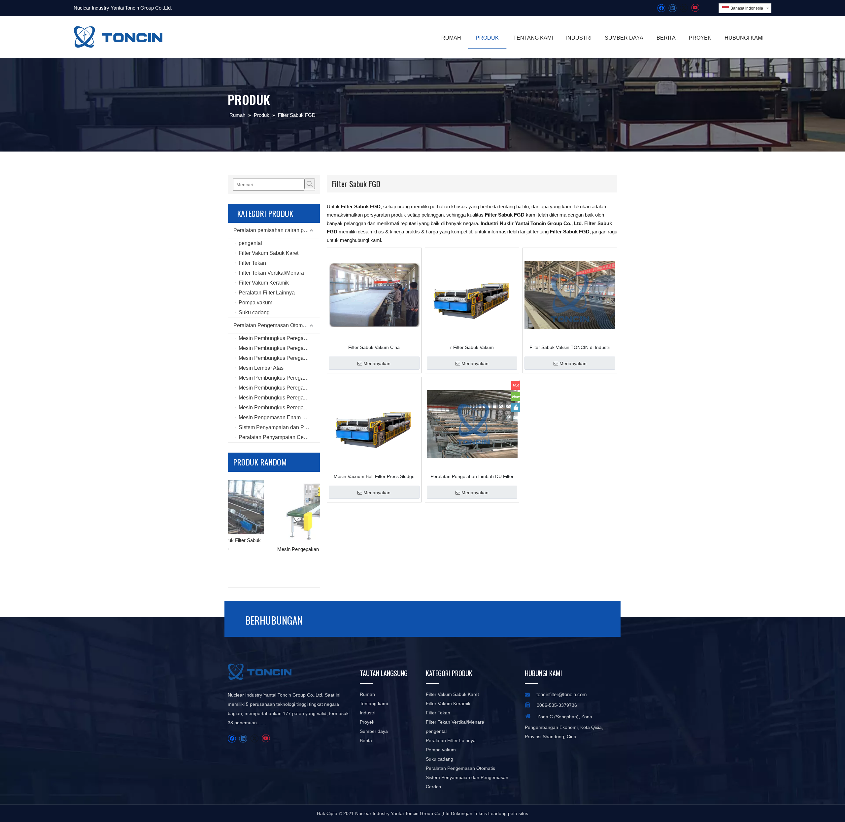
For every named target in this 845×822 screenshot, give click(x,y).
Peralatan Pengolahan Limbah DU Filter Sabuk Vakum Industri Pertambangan (472, 476)
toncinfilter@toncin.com (561, 694)
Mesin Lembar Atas (261, 368)
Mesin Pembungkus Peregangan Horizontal (279, 407)
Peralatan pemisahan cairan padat (273, 230)
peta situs (518, 813)
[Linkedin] (672, 8)
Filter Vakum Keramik (264, 283)
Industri (367, 712)
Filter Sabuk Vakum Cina (374, 347)
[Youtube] (695, 8)
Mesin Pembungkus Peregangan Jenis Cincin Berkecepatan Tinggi (279, 397)
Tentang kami (374, 703)
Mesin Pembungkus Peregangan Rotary (279, 358)
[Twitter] (684, 8)
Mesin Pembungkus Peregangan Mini (279, 378)
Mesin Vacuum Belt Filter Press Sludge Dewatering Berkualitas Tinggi (374, 476)
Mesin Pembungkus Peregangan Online (279, 348)
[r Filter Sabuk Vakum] (472, 294)
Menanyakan (376, 363)
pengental (250, 243)
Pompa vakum (255, 302)
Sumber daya (374, 731)
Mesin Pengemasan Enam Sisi (275, 417)
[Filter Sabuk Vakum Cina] (374, 294)
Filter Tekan (252, 263)
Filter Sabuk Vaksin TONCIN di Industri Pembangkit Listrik (569, 347)
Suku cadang (254, 312)
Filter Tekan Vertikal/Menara (271, 273)
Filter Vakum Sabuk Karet (268, 253)
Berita (366, 740)
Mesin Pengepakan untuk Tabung (274, 549)
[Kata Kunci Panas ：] (309, 184)
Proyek (367, 722)
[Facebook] (661, 8)
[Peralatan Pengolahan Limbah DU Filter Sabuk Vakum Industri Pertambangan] (472, 424)
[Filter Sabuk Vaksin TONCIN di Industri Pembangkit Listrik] (569, 294)
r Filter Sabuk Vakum (472, 347)
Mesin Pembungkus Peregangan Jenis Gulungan (279, 388)
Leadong (497, 813)
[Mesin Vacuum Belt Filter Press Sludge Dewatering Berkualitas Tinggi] (374, 424)
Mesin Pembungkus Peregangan (277, 338)
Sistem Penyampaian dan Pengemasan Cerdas (279, 427)
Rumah (367, 694)
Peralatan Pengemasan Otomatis (272, 325)
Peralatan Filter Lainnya (267, 292)
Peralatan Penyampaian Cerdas (276, 437)
